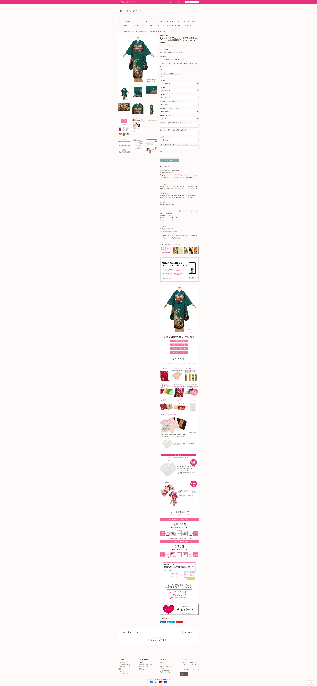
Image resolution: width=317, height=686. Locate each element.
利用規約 (141, 669)
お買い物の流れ (122, 662)
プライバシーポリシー (145, 667)
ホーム (121, 22)
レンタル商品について (124, 664)
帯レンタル (170, 22)
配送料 (164, 52)
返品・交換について (123, 673)
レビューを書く (188, 632)
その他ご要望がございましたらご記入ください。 (174, 144)
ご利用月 (162, 87)
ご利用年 (162, 80)
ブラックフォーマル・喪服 (187, 22)
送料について (121, 671)
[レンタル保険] (179, 614)
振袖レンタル (131, 22)
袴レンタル (144, 22)
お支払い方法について (124, 667)
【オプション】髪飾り (166, 73)
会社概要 (141, 662)
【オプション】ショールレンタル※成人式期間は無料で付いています (179, 65)
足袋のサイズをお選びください (169, 101)
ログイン (156, 2)
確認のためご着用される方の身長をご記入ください (175, 130)
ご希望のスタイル (165, 137)
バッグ (126, 25)
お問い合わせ (189, 25)
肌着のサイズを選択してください (170, 108)
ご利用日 (162, 94)
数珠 (150, 25)
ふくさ (143, 25)
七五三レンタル (157, 22)
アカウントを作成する (170, 2)
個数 (161, 151)
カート (181, 2)
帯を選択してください (166, 116)
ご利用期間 (163, 57)
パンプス (135, 25)
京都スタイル (158, 679)
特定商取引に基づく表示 (145, 664)
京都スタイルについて (174, 25)
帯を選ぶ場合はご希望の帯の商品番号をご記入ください (176, 123)
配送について (121, 669)
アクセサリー (159, 25)
